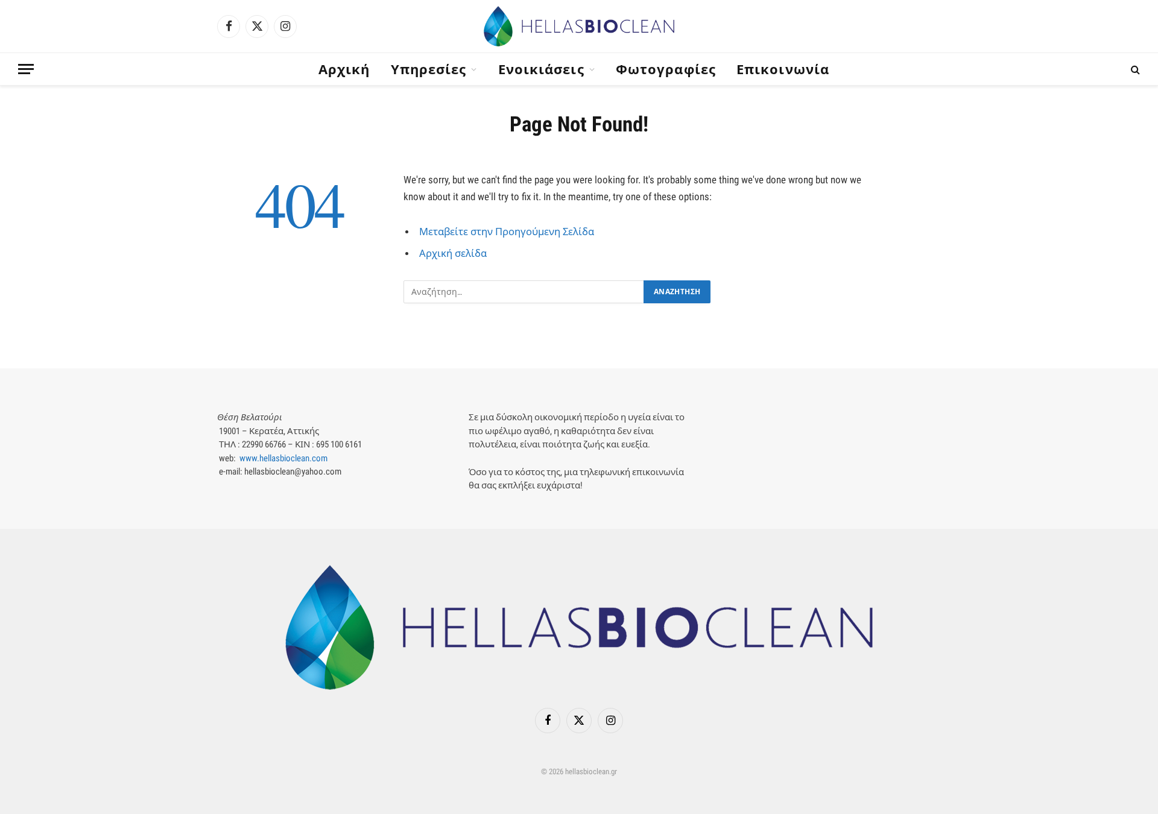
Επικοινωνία (782, 69)
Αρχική (344, 69)
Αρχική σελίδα (453, 253)
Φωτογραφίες (666, 69)
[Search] (1134, 69)
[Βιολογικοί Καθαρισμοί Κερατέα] (579, 26)
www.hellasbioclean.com (282, 458)
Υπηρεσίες (429, 69)
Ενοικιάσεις (541, 69)
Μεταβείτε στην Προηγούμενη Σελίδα (506, 232)
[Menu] (26, 69)
